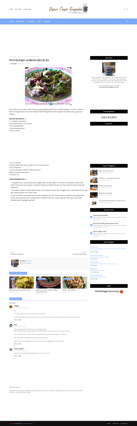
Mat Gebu (14, 63)
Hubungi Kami (27, 9)
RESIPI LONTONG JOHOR (106, 171)
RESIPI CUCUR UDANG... (105, 186)
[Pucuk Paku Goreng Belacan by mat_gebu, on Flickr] (48, 104)
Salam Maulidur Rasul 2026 (99, 257)
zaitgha (16, 306)
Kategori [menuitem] (47, 21)
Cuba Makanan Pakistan (98, 277)
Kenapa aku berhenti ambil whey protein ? (104, 264)
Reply (15, 319)
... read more (103, 219)
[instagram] (127, 9)
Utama (11, 9)
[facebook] (124, 9)
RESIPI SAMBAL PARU (99, 231)
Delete (19, 319)
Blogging (11, 423)
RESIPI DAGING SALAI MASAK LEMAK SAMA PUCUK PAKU (46, 291)
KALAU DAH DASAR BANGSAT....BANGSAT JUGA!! (112, 200)
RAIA (15, 325)
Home (10, 56)
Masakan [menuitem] (30, 21)
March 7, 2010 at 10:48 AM (20, 350)
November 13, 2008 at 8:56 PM (21, 307)
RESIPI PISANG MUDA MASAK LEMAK (20, 290)
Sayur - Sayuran (18, 56)
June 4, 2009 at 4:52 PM (20, 326)
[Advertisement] (68, 40)
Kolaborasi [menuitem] (20, 21)
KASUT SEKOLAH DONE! (97, 270)
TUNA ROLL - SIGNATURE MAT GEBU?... (110, 178)
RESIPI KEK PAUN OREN (105, 193)
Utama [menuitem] (11, 21)
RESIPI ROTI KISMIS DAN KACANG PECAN (105, 223)
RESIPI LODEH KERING (69, 290)
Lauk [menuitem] (39, 21)
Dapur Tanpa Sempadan (27, 423)
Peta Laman (18, 9)
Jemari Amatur (19, 349)
